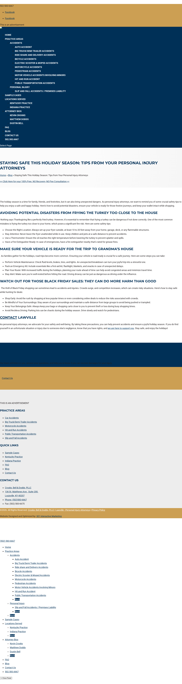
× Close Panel (6, 678)
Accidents (16, 43)
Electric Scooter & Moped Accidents (36, 63)
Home (8, 35)
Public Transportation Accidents (35, 83)
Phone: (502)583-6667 (16, 499)
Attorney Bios (13, 111)
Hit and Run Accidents (16, 430)
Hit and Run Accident (27, 79)
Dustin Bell (16, 123)
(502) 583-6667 (7, 541)
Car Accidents (12, 418)
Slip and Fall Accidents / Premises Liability (40, 91)
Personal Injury (20, 87)
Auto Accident (23, 47)
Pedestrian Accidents (28, 71)
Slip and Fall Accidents (16, 438)
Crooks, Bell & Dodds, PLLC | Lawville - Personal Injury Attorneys (59, 510)
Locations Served (15, 99)
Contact (8, 317)
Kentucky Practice (21, 103)
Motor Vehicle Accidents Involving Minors (40, 75)
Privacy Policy (98, 510)
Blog (7, 131)
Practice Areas (14, 39)
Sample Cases (13, 95)
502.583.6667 (12, 139)
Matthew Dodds (19, 119)
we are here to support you (121, 328)
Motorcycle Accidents (28, 67)
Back (17, 599)
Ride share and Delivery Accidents (35, 55)
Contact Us (11, 135)
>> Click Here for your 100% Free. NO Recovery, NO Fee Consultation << (34, 181)
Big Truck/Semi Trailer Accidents (34, 51)
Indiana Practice (20, 107)
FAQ (7, 127)
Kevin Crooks (17, 115)
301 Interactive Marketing (49, 516)
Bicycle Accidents (25, 59)
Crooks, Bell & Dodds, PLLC (18, 487)
